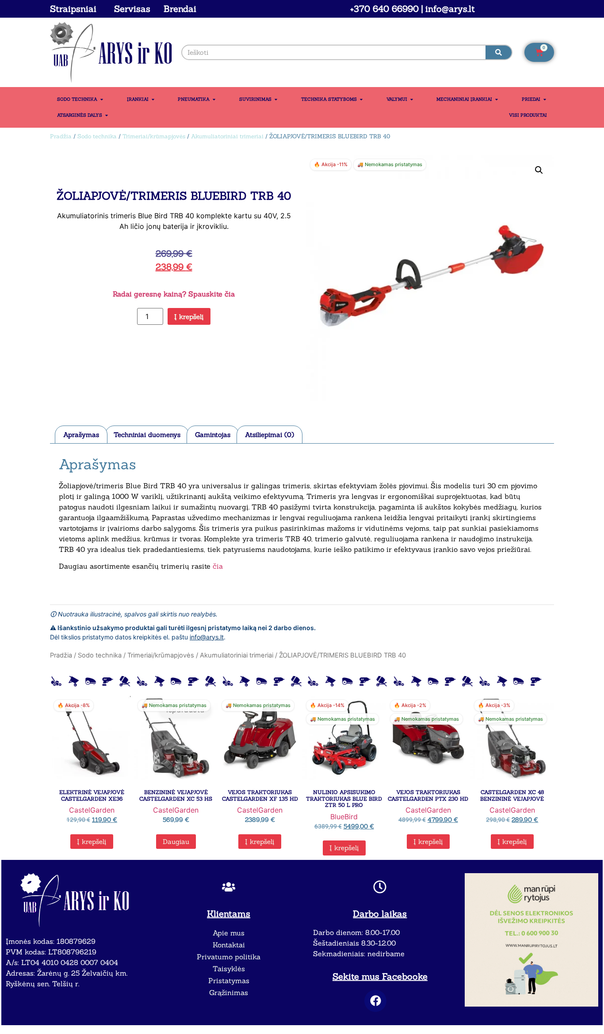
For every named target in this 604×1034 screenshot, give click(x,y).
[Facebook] (375, 1001)
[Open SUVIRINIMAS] (276, 99)
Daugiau (176, 841)
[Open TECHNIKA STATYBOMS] (361, 99)
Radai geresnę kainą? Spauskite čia (174, 293)
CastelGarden (92, 810)
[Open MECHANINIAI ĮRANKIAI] (496, 99)
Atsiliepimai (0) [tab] (269, 434)
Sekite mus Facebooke (380, 976)
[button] (539, 170)
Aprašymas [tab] (81, 434)
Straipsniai (73, 8)
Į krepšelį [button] (92, 841)
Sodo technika (97, 136)
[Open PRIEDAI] (545, 99)
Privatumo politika (228, 956)
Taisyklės (229, 968)
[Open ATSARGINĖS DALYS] (106, 115)
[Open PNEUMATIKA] (214, 99)
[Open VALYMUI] (411, 99)
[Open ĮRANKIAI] (153, 99)
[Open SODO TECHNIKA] (101, 99)
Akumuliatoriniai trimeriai (227, 136)
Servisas (132, 8)
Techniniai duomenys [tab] (147, 434)
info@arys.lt (207, 637)
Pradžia (61, 136)
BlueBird (344, 816)
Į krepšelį (189, 316)
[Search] (498, 52)
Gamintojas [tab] (212, 434)
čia (218, 566)
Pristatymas (228, 980)
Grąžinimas (228, 992)
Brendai (180, 8)
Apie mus (229, 932)
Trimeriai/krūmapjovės (153, 136)
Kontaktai (229, 944)
